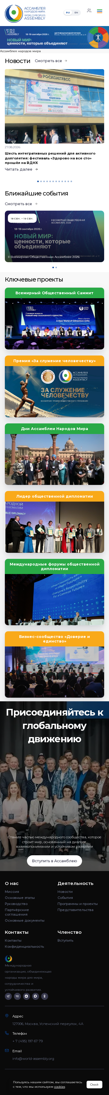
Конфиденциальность (24, 946)
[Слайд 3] (67, 44)
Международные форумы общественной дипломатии (55, 566)
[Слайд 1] (18, 44)
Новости (65, 892)
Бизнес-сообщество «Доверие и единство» (54, 638)
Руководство (16, 904)
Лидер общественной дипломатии (54, 496)
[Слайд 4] (90, 44)
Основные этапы (20, 898)
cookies (59, 1087)
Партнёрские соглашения (17, 912)
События (65, 898)
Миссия (12, 892)
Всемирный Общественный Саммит (54, 293)
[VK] (17, 996)
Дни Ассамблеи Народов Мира (54, 428)
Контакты (13, 940)
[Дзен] (26, 996)
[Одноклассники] (44, 996)
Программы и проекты (78, 904)
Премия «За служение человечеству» (54, 361)
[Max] (35, 996)
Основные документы (25, 920)
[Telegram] (8, 996)
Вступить (65, 940)
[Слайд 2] (42, 44)
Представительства (76, 910)
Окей (94, 1085)
